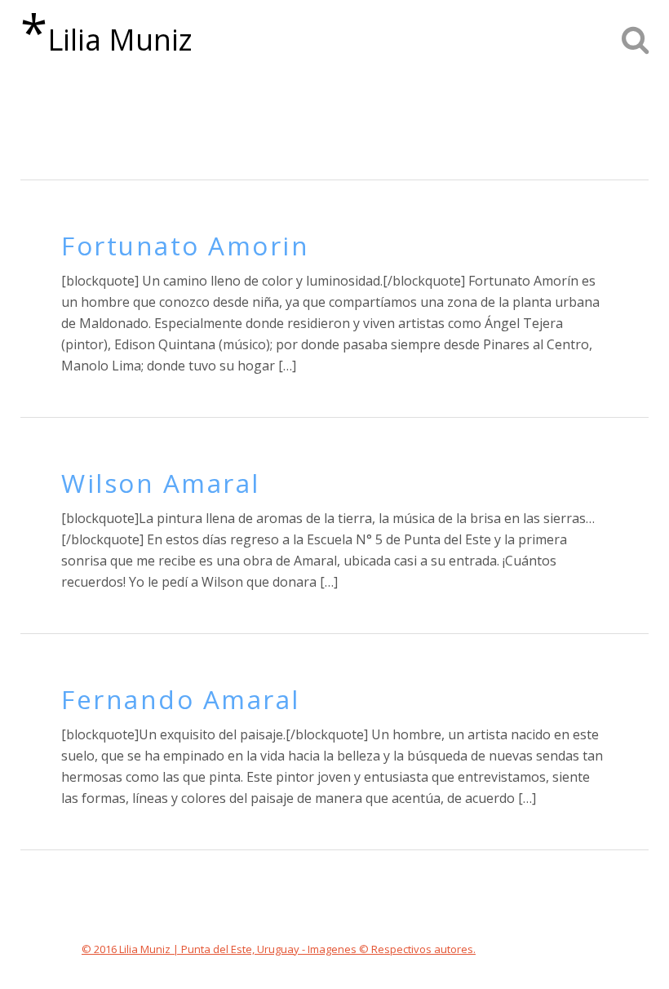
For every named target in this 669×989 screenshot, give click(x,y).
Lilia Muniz (106, 32)
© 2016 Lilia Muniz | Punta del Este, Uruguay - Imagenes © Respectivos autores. (279, 949)
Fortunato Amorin (185, 245)
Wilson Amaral (160, 482)
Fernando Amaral (180, 698)
